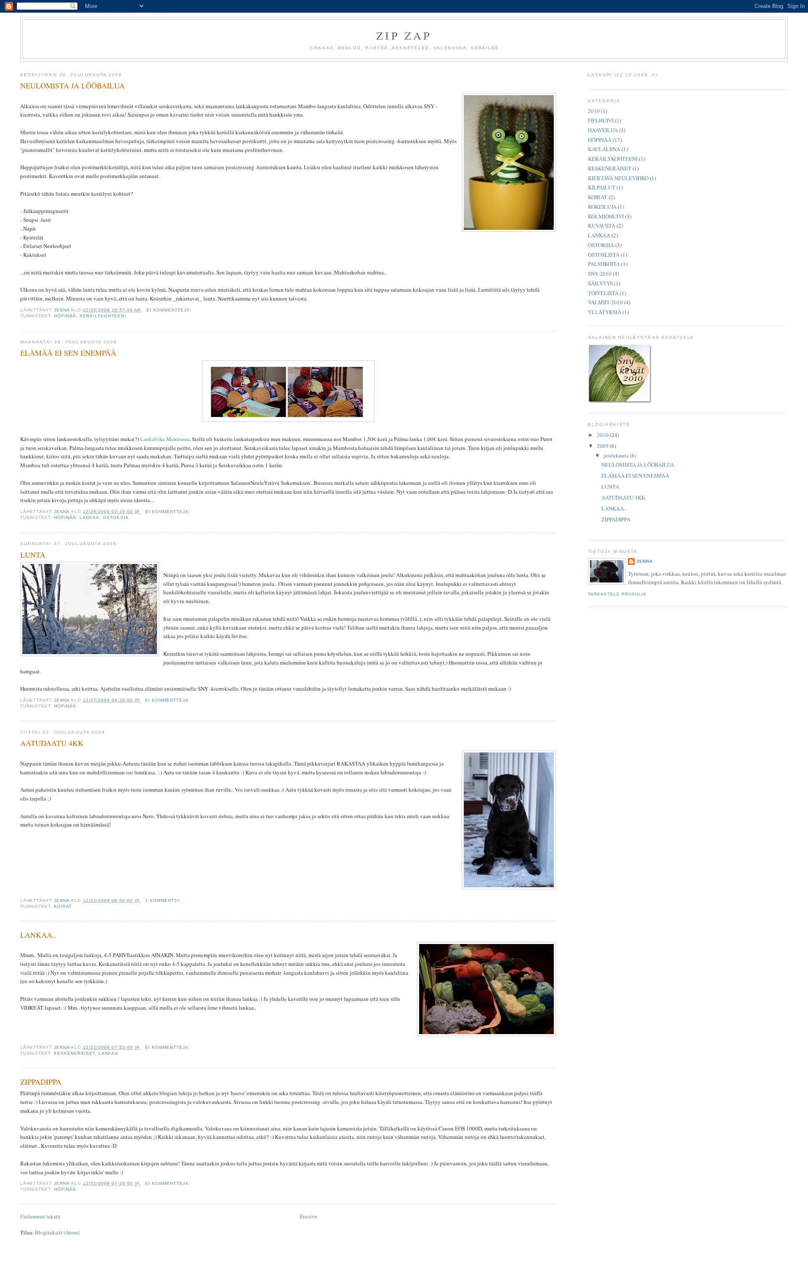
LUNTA (32, 555)
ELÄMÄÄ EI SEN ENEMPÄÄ (68, 353)
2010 (594, 110)
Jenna (644, 561)
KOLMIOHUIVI (606, 216)
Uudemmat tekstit (40, 1216)
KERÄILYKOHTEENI (103, 316)
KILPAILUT (601, 187)
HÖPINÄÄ (65, 316)
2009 (603, 445)
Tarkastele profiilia (617, 594)
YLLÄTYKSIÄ (604, 312)
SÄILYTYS (600, 283)
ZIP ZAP (403, 35)
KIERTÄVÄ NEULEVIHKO (618, 178)
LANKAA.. (38, 935)
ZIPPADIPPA (40, 1082)
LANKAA (89, 517)
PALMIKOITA (604, 264)
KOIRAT (63, 906)
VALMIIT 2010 (605, 302)
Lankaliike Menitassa (164, 439)
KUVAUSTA (601, 225)
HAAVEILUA (603, 130)
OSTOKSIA (115, 517)
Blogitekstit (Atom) (57, 1232)
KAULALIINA (604, 149)
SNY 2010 (599, 273)
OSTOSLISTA (603, 254)
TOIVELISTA (603, 293)
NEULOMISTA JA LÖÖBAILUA (72, 85)
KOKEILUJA (602, 206)
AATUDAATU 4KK (51, 743)
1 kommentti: (163, 900)
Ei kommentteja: (169, 310)
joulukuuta (616, 455)
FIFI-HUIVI (601, 120)
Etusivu (308, 1216)
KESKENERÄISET (74, 1053)
